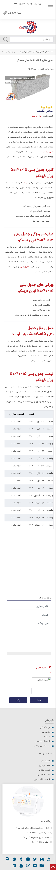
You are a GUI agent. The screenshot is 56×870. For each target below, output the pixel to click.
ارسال (39, 700)
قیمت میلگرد (44, 770)
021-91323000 (14, 13)
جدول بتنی (25, 267)
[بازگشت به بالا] (53, 867)
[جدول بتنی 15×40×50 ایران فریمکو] (29, 86)
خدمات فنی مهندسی (41, 746)
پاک (18, 700)
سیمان (25, 183)
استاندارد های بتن (42, 741)
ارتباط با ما (46, 821)
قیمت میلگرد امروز (42, 779)
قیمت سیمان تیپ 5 (27, 51)
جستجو (5, 39)
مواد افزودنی (44, 765)
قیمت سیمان (42, 51)
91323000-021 (32, 833)
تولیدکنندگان (45, 727)
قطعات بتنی (45, 761)
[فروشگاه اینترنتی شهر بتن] (28, 27)
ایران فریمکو (37, 116)
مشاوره (47, 736)
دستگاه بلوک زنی (43, 774)
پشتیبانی (46, 732)
